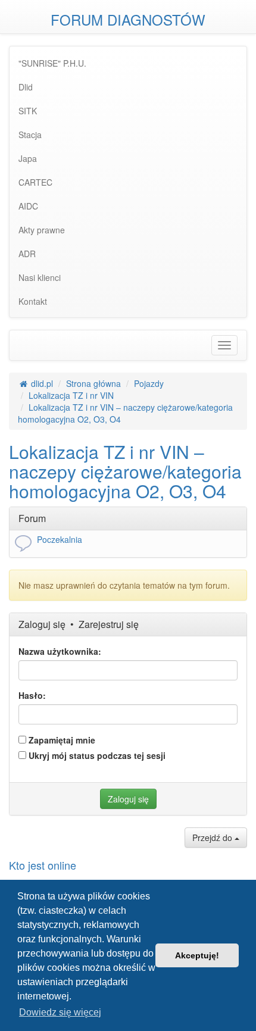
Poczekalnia (59, 539)
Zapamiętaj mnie (60, 740)
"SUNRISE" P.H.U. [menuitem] (52, 63)
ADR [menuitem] (27, 254)
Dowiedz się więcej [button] (60, 1012)
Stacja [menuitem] (30, 134)
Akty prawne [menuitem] (41, 230)
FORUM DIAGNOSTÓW (128, 19)
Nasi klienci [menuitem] (39, 277)
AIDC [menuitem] (28, 206)
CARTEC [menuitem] (35, 182)
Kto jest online (42, 865)
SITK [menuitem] (27, 111)
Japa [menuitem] (27, 158)
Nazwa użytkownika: (59, 651)
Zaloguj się (41, 624)
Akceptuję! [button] (197, 955)
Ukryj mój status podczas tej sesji (96, 755)
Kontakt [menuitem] (32, 301)
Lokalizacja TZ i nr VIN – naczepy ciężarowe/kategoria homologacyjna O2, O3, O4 (125, 471)
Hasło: (32, 695)
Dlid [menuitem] (25, 87)
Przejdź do (213, 837)
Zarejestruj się (109, 624)
